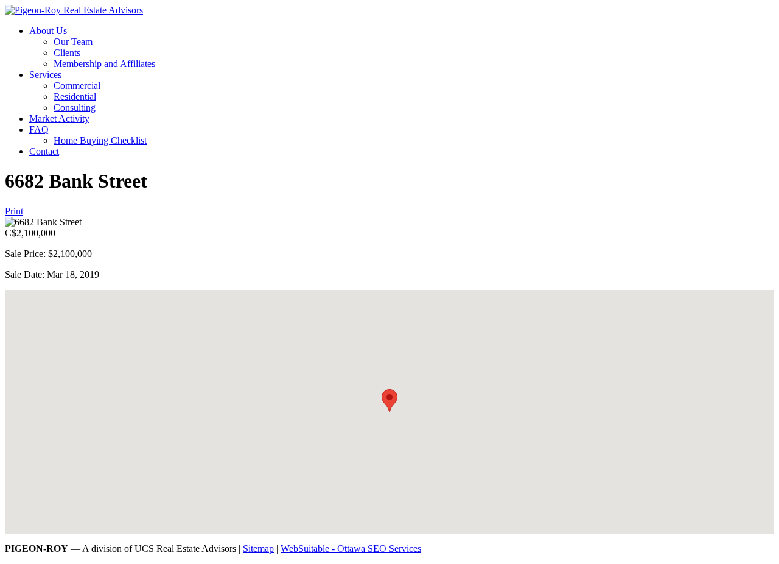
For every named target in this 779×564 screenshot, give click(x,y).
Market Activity (59, 118)
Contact (44, 151)
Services (45, 74)
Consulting (75, 107)
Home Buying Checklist (100, 140)
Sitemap (258, 548)
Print (14, 211)
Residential (75, 96)
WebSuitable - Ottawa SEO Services (351, 548)
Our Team (73, 42)
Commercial (77, 85)
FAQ (39, 129)
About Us (48, 31)
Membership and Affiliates (104, 63)
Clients (67, 53)
